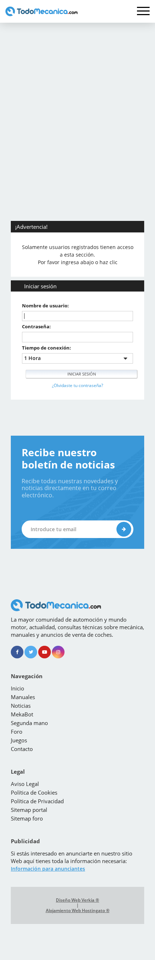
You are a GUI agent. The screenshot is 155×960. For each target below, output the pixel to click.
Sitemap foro (27, 818)
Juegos (19, 740)
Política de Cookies (34, 792)
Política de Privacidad (37, 801)
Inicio (17, 688)
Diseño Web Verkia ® (77, 900)
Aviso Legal (25, 783)
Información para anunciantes (48, 868)
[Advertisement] (77, 103)
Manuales (23, 697)
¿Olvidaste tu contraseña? (77, 385)
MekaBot (22, 714)
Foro (16, 731)
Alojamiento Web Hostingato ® (78, 910)
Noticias (21, 705)
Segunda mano (29, 722)
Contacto (22, 748)
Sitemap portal (29, 809)
